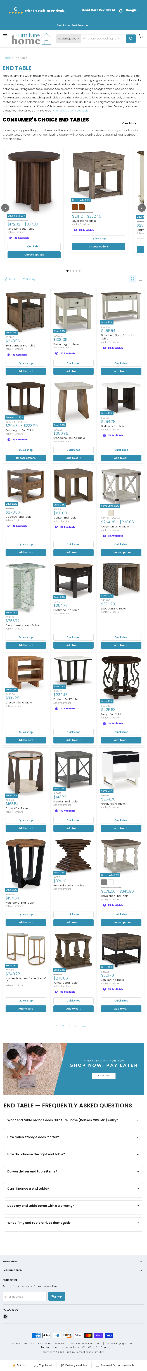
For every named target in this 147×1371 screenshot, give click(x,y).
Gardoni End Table (113, 803)
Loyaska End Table (84, 221)
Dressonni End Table (19, 702)
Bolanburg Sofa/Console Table (117, 337)
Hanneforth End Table (20, 902)
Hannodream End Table (68, 885)
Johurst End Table (112, 980)
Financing (60, 1343)
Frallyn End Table (111, 714)
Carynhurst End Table (115, 526)
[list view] (140, 279)
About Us (29, 1343)
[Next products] (142, 208)
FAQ (99, 1343)
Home (7, 57)
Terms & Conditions (81, 1343)
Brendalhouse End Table (69, 438)
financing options (36, 1197)
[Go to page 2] (70, 271)
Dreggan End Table (113, 608)
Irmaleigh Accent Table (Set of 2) (26, 980)
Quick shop (34, 246)
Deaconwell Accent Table (22, 625)
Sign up (56, 1296)
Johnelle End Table (65, 983)
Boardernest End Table (20, 345)
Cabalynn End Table (19, 517)
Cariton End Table (65, 517)
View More (129, 123)
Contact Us (44, 1343)
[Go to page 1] (67, 271)
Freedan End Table (65, 801)
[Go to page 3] (73, 271)
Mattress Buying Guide (118, 1343)
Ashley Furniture (16, 232)
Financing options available (71, 110)
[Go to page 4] (76, 271)
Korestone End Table (21, 228)
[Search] (131, 38)
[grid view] (132, 279)
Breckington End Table (20, 430)
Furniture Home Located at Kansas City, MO (66, 1347)
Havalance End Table (115, 896)
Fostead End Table (65, 699)
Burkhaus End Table (113, 426)
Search (15, 1343)
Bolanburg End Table (66, 344)
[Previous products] (5, 208)
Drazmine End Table (66, 610)
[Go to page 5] (79, 271)
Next (85, 1026)
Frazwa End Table (17, 808)
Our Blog (101, 1347)
